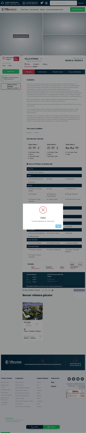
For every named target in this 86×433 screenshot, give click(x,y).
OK (58, 226)
